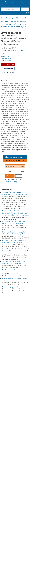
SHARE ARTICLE (8, 69)
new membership (11, 182)
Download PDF (9, 65)
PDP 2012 (23, 18)
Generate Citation (8, 72)
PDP (17, 18)
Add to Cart (9, 176)
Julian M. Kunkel (6, 59)
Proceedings (10, 18)
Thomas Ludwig (6, 61)
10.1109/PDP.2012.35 (17, 50)
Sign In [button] (21, 161)
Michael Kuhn (5, 56)
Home (2, 18)
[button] (27, 13)
